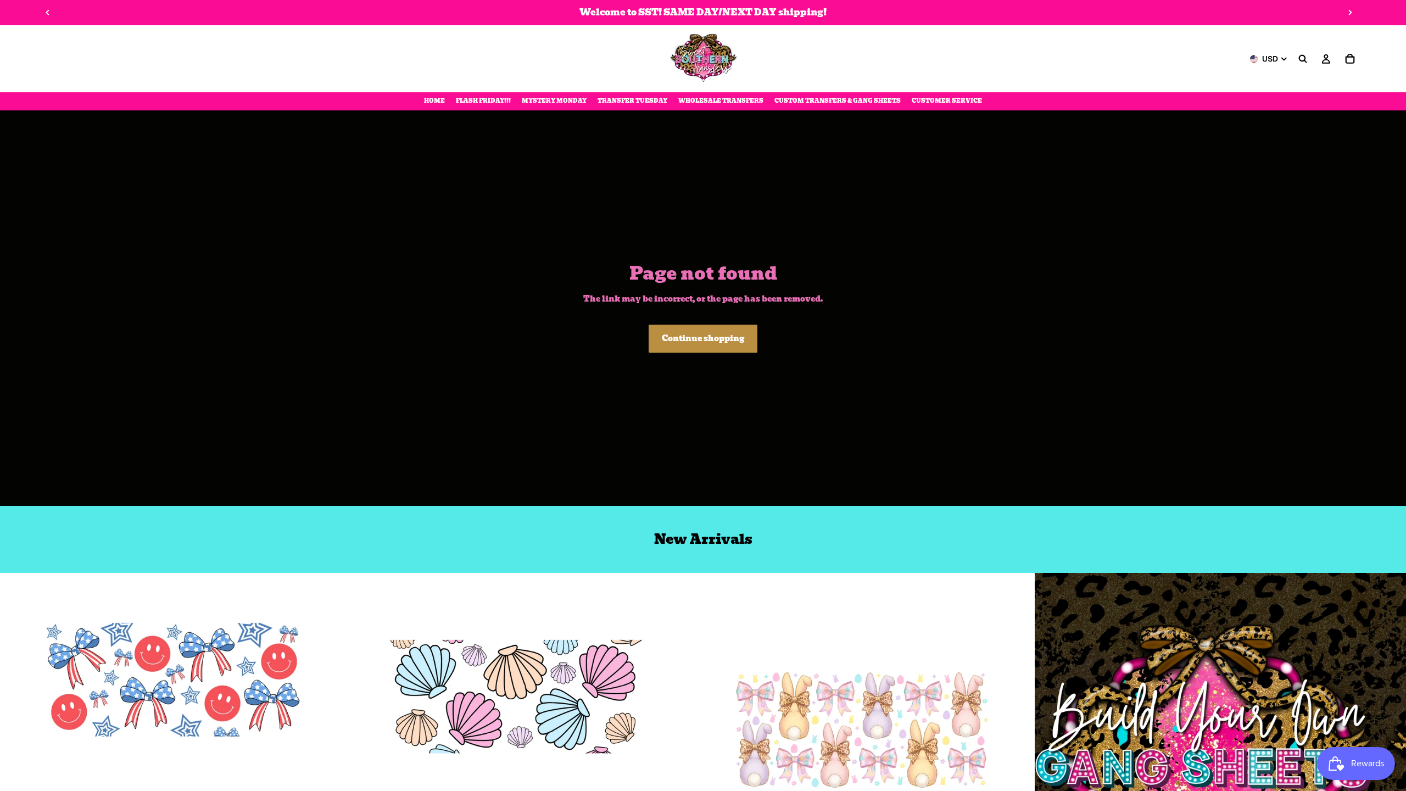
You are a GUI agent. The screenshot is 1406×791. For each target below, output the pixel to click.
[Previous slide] (48, 13)
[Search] (1303, 59)
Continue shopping (703, 338)
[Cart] (1350, 59)
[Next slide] (1350, 13)
